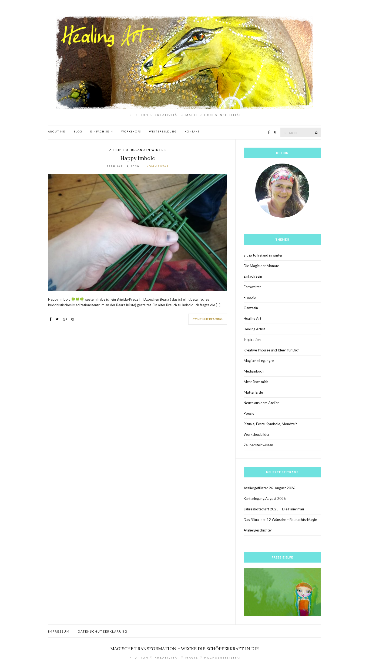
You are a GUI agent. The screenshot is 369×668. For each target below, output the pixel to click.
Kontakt (192, 131)
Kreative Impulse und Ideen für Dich (272, 350)
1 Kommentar (156, 166)
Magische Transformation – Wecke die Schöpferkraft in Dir (184, 648)
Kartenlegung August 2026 (265, 498)
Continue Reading (208, 319)
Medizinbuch (254, 371)
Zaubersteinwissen (258, 445)
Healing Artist (254, 329)
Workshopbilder (257, 434)
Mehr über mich (256, 382)
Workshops (131, 131)
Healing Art (252, 318)
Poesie (249, 413)
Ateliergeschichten (258, 530)
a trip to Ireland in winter (137, 149)
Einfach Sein (101, 131)
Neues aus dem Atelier (261, 403)
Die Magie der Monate (261, 266)
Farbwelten (252, 287)
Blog (77, 131)
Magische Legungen (259, 360)
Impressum (59, 631)
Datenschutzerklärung (103, 631)
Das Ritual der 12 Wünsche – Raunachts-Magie (280, 519)
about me (56, 131)
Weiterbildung (163, 131)
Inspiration (252, 339)
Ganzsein (251, 308)
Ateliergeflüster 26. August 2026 (269, 488)
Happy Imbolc (137, 158)
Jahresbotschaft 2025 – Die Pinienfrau (274, 509)
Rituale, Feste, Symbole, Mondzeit (270, 424)
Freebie (250, 297)
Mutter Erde (253, 392)
